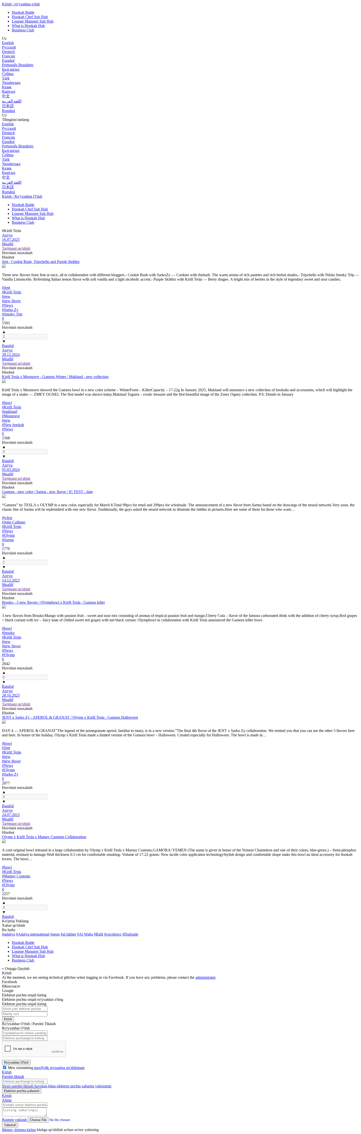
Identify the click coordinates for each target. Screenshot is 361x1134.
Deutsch (8, 52)
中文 (6, 96)
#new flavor (11, 301)
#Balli (98, 934)
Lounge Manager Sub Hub (33, 21)
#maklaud (9, 411)
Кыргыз (8, 91)
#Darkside (130, 934)
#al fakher (68, 934)
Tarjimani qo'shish (16, 248)
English (8, 43)
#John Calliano (13, 522)
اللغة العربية (11, 101)
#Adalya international (32, 934)
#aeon (55, 934)
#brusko (8, 633)
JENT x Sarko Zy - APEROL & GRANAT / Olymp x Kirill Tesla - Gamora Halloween (70, 717)
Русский (9, 47)
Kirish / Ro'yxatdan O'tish (22, 196)
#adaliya (8, 934)
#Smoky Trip (12, 314)
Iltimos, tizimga (14, 1130)
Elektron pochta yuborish (21, 1091)
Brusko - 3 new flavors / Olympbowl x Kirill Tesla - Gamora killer (53, 602)
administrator (205, 977)
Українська (11, 82)
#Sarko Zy (10, 310)
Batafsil (8, 346)
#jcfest (7, 518)
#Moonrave (11, 416)
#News (7, 305)
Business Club (23, 30)
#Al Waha (85, 934)
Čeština (8, 74)
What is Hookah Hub (28, 26)
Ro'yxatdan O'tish (16, 1062)
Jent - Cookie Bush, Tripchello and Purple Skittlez (41, 262)
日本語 (8, 106)
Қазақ (7, 87)
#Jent (6, 288)
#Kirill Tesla (11, 292)
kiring (31, 1130)
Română (8, 111)
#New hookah (13, 425)
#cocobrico (112, 934)
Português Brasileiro (17, 65)
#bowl (7, 403)
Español (8, 60)
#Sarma (8, 540)
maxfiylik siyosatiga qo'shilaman (58, 1068)
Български (10, 69)
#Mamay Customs (16, 876)
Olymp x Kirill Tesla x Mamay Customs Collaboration (44, 837)
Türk (6, 78)
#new (6, 296)
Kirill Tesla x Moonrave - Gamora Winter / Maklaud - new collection (55, 377)
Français (8, 56)
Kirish (8, 1019)
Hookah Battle (23, 12)
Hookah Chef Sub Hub (30, 17)
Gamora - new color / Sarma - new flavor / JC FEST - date (47, 492)
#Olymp (8, 535)
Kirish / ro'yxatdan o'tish (21, 4)
